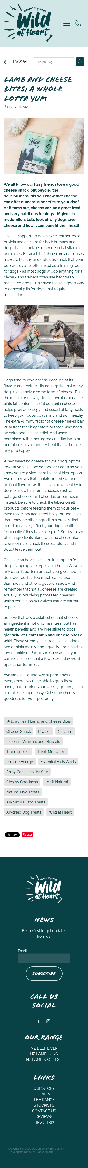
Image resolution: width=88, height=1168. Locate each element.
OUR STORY (44, 1088)
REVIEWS (44, 1116)
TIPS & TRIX (44, 1122)
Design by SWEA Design (48, 1148)
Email (22, 950)
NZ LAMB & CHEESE (44, 1059)
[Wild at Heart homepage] (32, 23)
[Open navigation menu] (66, 23)
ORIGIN (44, 1093)
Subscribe (44, 973)
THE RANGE (44, 1099)
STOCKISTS (44, 1105)
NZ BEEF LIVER (44, 1047)
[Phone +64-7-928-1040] (78, 23)
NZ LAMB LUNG (44, 1053)
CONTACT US (44, 1110)
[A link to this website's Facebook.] (39, 1021)
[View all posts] (5, 62)
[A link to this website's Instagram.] (48, 1021)
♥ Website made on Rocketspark (31, 1152)
